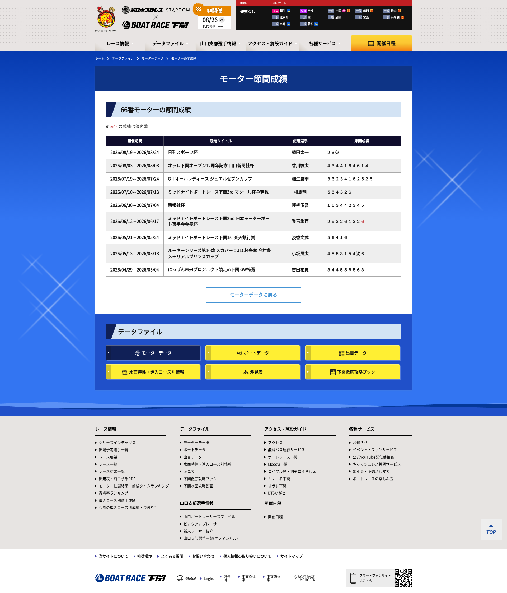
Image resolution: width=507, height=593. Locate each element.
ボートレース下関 (283, 457)
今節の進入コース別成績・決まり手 (128, 507)
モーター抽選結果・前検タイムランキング (134, 486)
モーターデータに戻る (253, 294)
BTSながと (277, 493)
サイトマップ (291, 556)
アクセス (275, 442)
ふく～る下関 (279, 479)
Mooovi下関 (278, 464)
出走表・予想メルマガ (371, 471)
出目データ (356, 353)
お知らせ (360, 442)
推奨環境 (144, 556)
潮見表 (256, 372)
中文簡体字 (249, 578)
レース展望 (108, 457)
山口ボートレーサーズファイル (209, 516)
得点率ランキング (113, 493)
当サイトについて (113, 556)
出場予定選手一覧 (113, 450)
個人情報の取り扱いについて (247, 556)
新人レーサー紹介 (198, 531)
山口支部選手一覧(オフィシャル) (211, 538)
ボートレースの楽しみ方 (373, 479)
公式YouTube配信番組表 (373, 457)
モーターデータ (153, 58)
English (210, 578)
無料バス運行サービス (286, 450)
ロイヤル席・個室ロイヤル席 (292, 471)
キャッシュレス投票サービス (377, 464)
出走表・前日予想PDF (117, 479)
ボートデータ (256, 353)
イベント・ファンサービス (375, 450)
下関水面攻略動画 (198, 486)
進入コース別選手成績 (117, 500)
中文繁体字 (273, 578)
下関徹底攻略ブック (356, 372)
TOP (491, 532)
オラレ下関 (277, 486)
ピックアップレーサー (202, 524)
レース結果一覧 (112, 471)
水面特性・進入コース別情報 (156, 372)
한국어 (227, 578)
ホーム (100, 58)
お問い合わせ (203, 556)
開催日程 (386, 43)
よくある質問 (172, 556)
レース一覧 (108, 464)
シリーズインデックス (117, 442)
